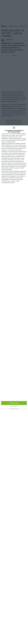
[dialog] (14, 376)
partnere (9, 133)
